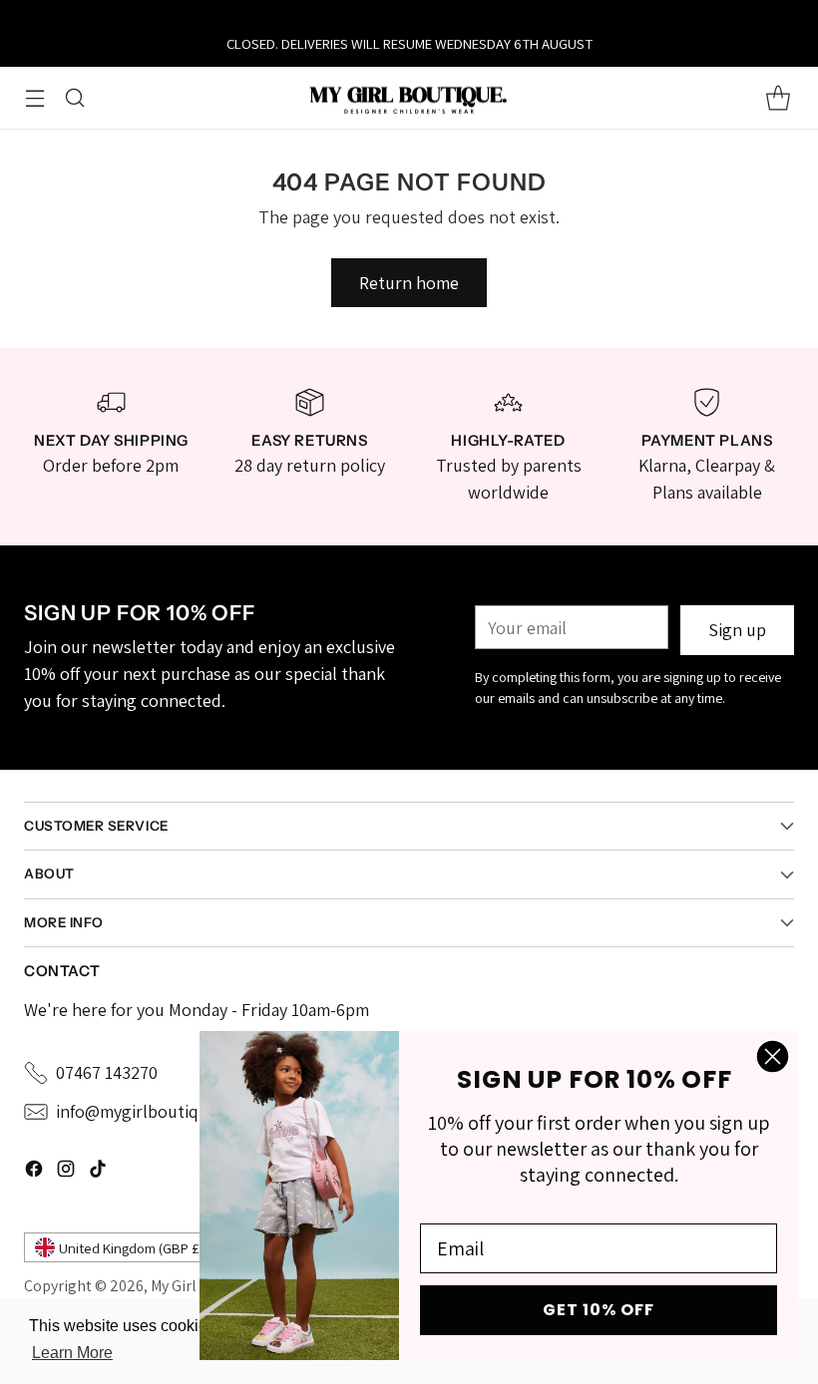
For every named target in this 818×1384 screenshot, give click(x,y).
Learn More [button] (72, 1352)
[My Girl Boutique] (409, 98)
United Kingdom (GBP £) (131, 1247)
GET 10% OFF (598, 1309)
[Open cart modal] (777, 97)
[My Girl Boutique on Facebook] (34, 1172)
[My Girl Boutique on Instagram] (66, 1172)
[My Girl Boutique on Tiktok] (98, 1172)
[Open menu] (34, 97)
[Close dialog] (772, 1056)
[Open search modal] (74, 97)
